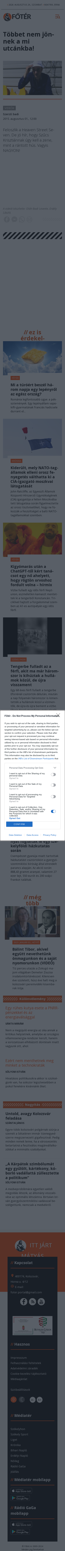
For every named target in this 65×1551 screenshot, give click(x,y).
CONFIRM (19, 824)
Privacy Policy (49, 835)
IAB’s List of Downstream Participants (36, 758)
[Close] (59, 716)
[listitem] (32, 767)
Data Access (32, 835)
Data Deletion (15, 835)
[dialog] (32, 775)
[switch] (53, 774)
